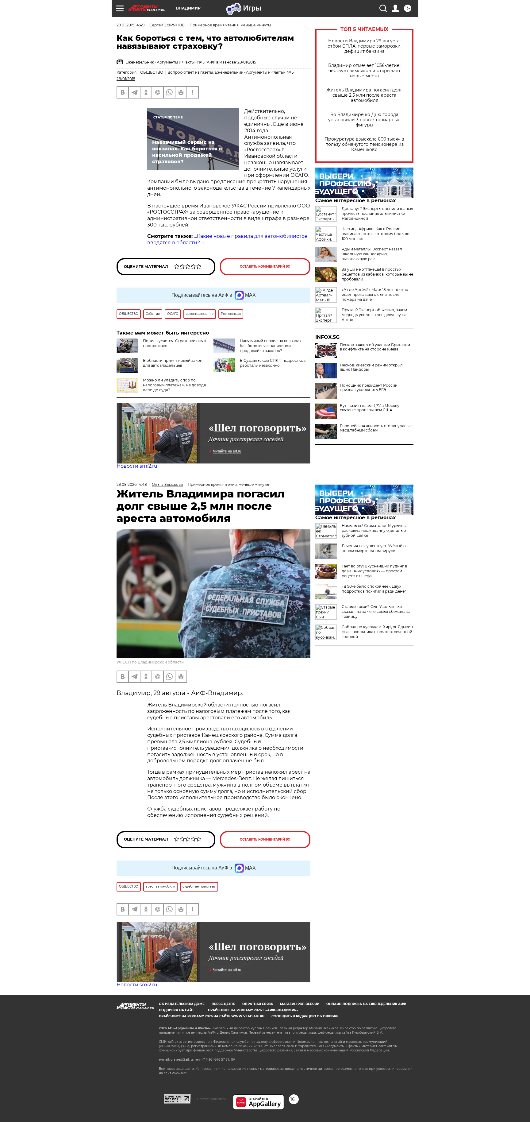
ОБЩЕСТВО (151, 72)
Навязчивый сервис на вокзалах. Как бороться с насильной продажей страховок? (271, 346)
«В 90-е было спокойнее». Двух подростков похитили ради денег (374, 589)
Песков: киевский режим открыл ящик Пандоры (371, 367)
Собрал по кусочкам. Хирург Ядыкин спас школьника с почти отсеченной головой (377, 632)
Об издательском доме (182, 1004)
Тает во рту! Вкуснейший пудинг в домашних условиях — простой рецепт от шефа (374, 571)
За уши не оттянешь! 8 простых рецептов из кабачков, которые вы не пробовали (377, 274)
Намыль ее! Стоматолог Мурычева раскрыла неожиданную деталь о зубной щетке (375, 530)
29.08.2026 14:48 (132, 484)
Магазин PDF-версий (299, 1004)
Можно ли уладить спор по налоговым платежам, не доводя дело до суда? (174, 385)
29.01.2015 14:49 (130, 25)
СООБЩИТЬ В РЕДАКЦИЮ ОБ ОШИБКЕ (304, 1016)
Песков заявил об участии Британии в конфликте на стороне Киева (375, 347)
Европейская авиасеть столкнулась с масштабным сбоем (376, 428)
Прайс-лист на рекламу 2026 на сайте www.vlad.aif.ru (211, 1016)
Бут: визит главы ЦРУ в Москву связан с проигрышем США (369, 408)
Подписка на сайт (176, 1010)
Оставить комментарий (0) (265, 267)
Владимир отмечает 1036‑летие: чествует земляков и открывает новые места (364, 71)
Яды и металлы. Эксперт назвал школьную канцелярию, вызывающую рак (372, 254)
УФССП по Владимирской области (150, 662)
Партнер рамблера (211, 1099)
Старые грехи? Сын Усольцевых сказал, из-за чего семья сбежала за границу (376, 611)
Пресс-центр (223, 1004)
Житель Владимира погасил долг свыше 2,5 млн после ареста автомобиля (364, 95)
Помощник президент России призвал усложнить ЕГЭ (369, 387)
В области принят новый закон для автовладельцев (172, 363)
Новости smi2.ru (137, 466)
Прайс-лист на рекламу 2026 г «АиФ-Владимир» (253, 1010)
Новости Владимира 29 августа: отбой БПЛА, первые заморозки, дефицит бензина (364, 46)
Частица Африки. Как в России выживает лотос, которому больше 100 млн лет (375, 233)
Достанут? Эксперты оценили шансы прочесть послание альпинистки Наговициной (377, 213)
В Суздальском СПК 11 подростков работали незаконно (272, 363)
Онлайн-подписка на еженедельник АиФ (366, 1004)
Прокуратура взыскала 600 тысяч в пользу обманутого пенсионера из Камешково (364, 144)
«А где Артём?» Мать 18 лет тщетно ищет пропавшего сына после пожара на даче (375, 294)
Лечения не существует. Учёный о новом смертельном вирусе (374, 548)
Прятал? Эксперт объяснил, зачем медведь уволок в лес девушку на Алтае (374, 315)
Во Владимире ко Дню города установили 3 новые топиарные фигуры (364, 120)
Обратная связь (257, 1004)
